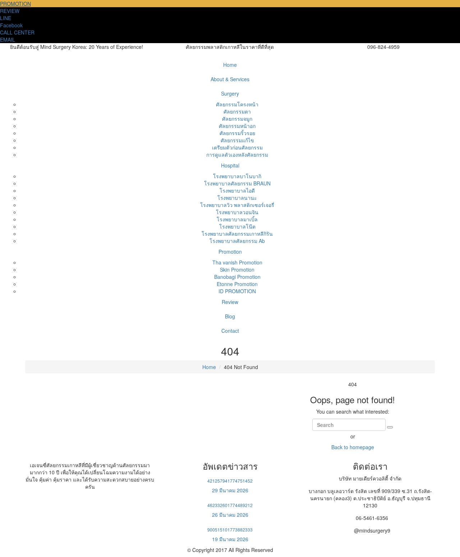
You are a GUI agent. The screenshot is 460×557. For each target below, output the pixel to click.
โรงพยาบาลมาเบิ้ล (237, 219)
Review (230, 301)
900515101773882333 (230, 529)
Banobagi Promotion (237, 276)
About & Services (230, 79)
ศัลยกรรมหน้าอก (237, 125)
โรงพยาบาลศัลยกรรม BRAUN (237, 183)
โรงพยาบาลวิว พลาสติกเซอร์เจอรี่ (237, 204)
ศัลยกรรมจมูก (237, 118)
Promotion (230, 251)
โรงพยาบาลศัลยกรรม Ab (237, 240)
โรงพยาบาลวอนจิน (237, 212)
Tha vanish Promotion (237, 262)
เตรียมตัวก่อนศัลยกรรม (237, 147)
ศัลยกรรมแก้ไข (237, 140)
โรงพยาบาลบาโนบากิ (237, 176)
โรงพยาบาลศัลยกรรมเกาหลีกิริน (237, 233)
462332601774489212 (230, 505)
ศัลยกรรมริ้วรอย (237, 133)
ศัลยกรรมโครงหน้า (237, 104)
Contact (230, 330)
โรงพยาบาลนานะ (237, 197)
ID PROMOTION (237, 291)
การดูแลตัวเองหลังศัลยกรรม (237, 154)
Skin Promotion (237, 269)
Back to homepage (352, 447)
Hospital (230, 165)
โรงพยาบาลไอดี (237, 190)
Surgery (230, 93)
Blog (230, 316)
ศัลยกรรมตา (237, 111)
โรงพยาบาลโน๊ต (237, 226)
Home (230, 64)
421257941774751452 (230, 481)
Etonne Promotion (237, 283)
